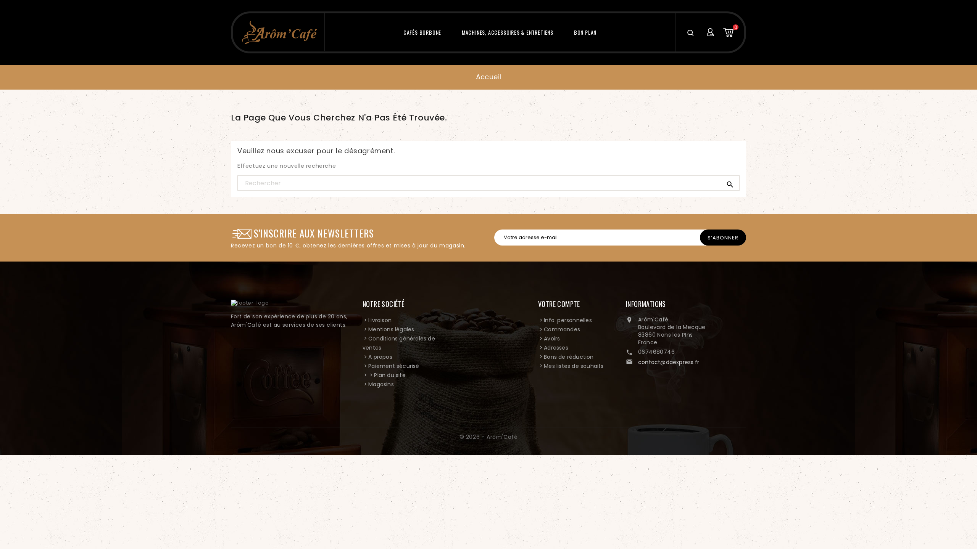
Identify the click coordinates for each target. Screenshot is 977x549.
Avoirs (552, 338)
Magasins (381, 384)
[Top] (946, 434)
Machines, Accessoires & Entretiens (507, 32)
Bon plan (585, 32)
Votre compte (559, 304)
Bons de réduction (568, 357)
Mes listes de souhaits (573, 366)
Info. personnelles (568, 320)
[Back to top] (945, 514)
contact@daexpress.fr (668, 362)
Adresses (556, 348)
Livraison (380, 320)
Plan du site (389, 375)
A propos (380, 357)
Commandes (562, 329)
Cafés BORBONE (422, 32)
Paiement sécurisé (393, 366)
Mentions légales (391, 329)
